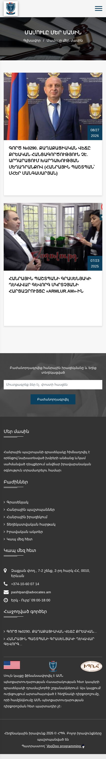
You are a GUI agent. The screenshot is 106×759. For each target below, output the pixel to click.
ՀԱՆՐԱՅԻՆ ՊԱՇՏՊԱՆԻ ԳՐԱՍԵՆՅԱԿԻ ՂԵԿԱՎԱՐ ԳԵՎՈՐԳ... (49, 641)
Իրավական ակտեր (24, 532)
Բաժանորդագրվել (53, 399)
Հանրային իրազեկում (26, 517)
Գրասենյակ (17, 502)
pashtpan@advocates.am (31, 592)
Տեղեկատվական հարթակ (30, 524)
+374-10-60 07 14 (25, 584)
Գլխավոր (32, 40)
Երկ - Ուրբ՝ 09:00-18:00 (30, 600)
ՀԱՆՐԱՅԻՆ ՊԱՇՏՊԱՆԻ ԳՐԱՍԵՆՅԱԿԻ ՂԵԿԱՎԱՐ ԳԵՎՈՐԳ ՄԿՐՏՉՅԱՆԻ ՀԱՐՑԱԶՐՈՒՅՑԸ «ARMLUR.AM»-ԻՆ (50, 285)
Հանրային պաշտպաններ (30, 510)
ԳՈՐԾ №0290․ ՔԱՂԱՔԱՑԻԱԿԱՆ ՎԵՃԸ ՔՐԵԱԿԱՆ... (51, 631)
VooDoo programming (64, 746)
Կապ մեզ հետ (19, 539)
